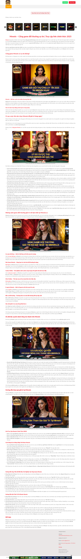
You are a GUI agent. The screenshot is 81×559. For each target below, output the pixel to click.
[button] (5, 27)
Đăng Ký (65, 2)
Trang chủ (8, 6)
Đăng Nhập (72, 2)
